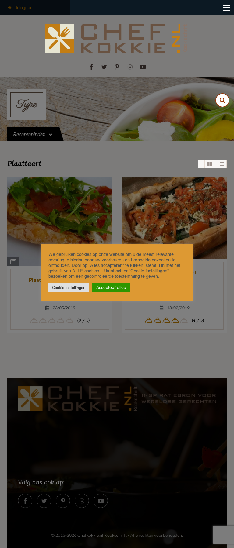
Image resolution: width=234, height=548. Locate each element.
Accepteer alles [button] (111, 287)
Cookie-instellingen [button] (68, 287)
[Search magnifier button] (222, 100)
